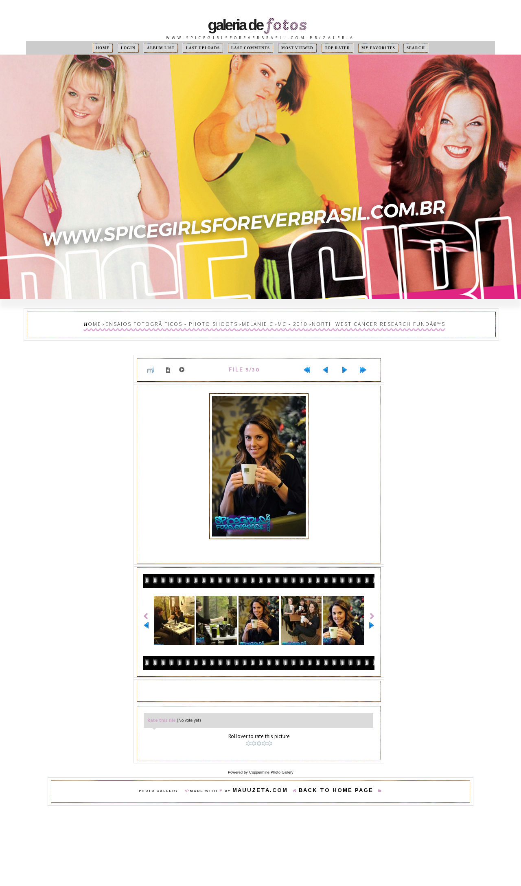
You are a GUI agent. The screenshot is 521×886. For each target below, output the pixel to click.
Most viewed (291, 48)
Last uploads (210, 48)
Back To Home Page (327, 776)
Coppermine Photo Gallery (271, 758)
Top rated (327, 48)
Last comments (252, 48)
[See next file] (347, 364)
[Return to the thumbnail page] (153, 364)
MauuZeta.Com (272, 776)
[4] (265, 731)
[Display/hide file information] (169, 364)
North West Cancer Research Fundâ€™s (354, 322)
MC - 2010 (288, 322)
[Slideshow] (183, 364)
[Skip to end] (366, 364)
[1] (249, 731)
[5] (270, 731)
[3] (260, 731)
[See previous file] (329, 364)
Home (123, 48)
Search (395, 48)
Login (144, 48)
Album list (173, 48)
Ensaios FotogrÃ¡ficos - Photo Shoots (193, 322)
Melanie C (261, 322)
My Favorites (363, 48)
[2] (254, 731)
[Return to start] (310, 364)
